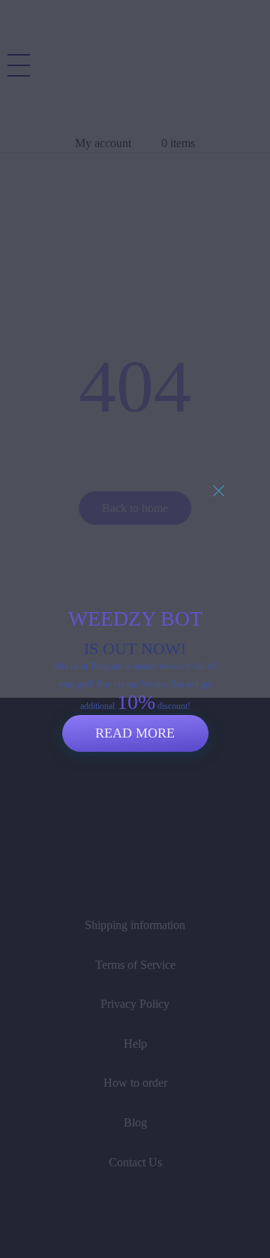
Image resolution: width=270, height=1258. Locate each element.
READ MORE (135, 733)
